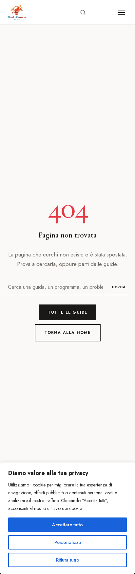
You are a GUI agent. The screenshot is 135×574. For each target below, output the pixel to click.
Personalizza (67, 542)
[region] (67, 518)
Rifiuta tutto (67, 560)
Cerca (119, 286)
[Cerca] (83, 12)
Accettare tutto (67, 524)
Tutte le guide (67, 312)
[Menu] (121, 12)
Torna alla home (68, 333)
